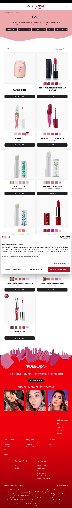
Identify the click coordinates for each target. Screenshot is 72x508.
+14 (60, 134)
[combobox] (60, 49)
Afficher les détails (60, 263)
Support (66, 1)
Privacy (17, 465)
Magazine (29, 444)
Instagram (60, 430)
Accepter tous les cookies (58, 269)
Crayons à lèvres (39, 29)
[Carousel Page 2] (37, 414)
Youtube (59, 433)
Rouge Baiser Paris (42, 476)
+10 (60, 83)
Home (5, 12)
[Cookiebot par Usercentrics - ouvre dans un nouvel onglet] (61, 237)
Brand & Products (31, 447)
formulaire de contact (36, 505)
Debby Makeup (41, 473)
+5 (27, 327)
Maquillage (11, 12)
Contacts (51, 447)
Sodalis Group (41, 468)
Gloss (50, 29)
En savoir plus (52, 97)
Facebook (60, 427)
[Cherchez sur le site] (67, 7)
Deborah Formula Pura (43, 478)
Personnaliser (34, 269)
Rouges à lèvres (24, 29)
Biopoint (39, 471)
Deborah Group (41, 465)
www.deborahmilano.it (26, 492)
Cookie (17, 468)
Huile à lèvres (11, 29)
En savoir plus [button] (19, 97)
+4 (60, 182)
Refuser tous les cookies (13, 269)
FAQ (50, 444)
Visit (55, 485)
